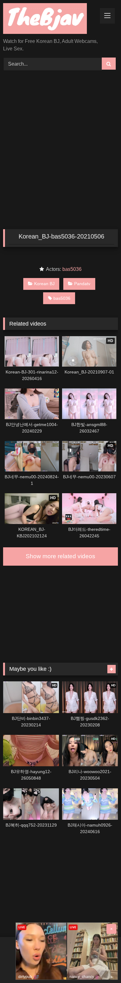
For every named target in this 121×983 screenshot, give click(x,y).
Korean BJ (44, 283)
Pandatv (82, 283)
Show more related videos (60, 556)
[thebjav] (49, 19)
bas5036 (72, 269)
